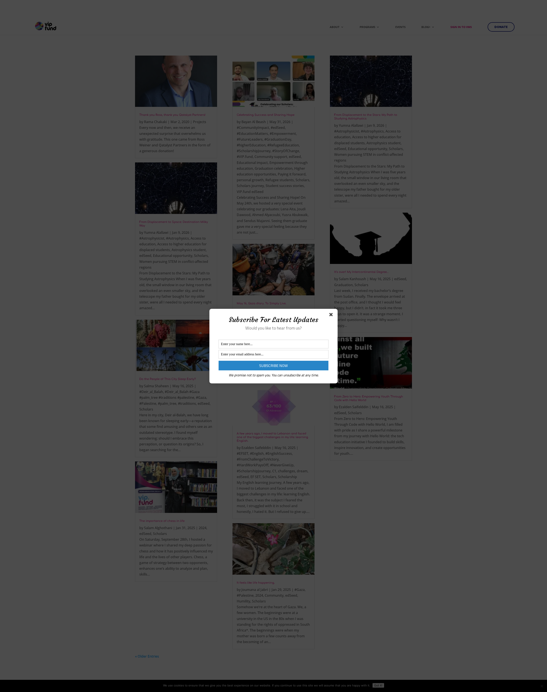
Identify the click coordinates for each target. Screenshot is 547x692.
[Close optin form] (331, 315)
